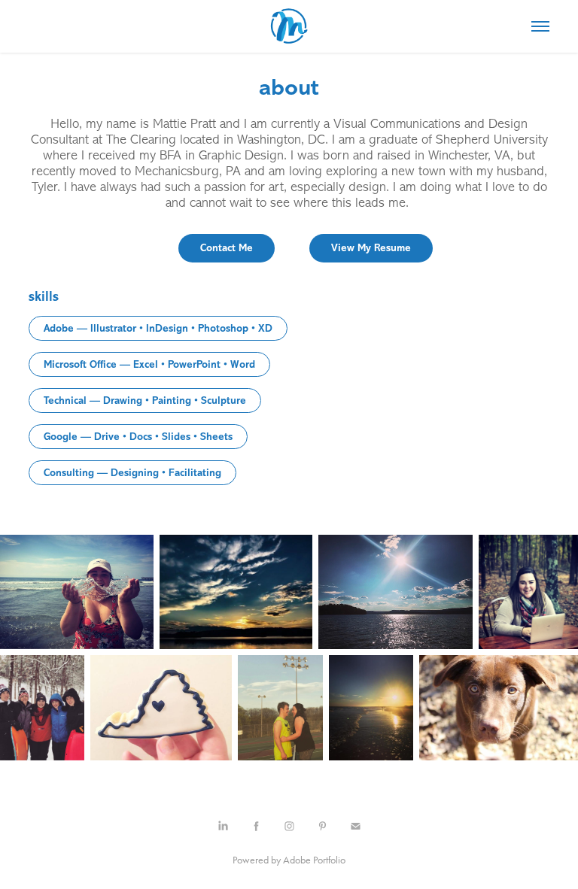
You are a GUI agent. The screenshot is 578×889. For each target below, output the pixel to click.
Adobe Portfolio (314, 860)
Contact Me (226, 247)
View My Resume (371, 247)
